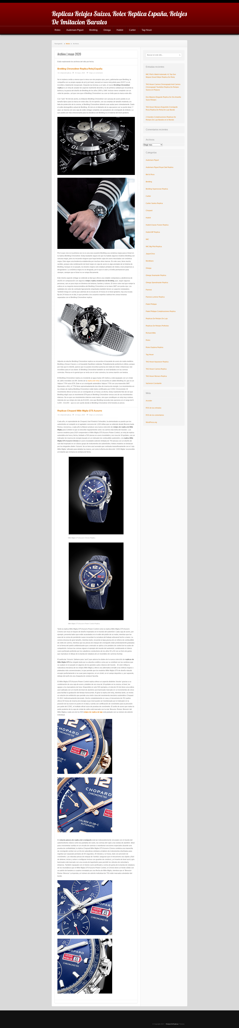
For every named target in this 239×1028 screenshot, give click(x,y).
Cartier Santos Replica (154, 203)
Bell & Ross (150, 174)
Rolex (57, 30)
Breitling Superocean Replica (157, 189)
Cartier (132, 30)
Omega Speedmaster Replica (157, 283)
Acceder (149, 401)
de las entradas (153, 408)
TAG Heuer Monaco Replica (156, 376)
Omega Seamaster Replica (156, 275)
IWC (147, 239)
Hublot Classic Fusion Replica (157, 225)
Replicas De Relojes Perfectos (157, 326)
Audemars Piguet (74, 30)
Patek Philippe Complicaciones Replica (161, 311)
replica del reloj (93, 381)
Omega (107, 30)
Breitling (93, 30)
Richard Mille (151, 333)
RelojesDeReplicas (172, 1024)
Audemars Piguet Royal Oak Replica (159, 167)
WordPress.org (151, 422)
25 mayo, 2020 (80, 73)
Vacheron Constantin (154, 383)
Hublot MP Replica (153, 232)
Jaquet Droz (150, 254)
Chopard (149, 211)
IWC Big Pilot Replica (154, 247)
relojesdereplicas (65, 73)
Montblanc (150, 261)
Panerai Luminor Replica (155, 297)
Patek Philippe (151, 304)
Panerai (149, 290)
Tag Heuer (147, 30)
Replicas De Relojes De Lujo (157, 319)
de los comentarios (155, 415)
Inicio (68, 43)
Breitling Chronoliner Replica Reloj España (79, 69)
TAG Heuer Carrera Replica (156, 369)
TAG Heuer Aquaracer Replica (157, 362)
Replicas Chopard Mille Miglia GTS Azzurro (79, 411)
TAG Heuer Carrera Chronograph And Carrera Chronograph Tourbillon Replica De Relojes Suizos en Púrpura (163, 87)
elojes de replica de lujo (93, 712)
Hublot (120, 30)
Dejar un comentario (96, 73)
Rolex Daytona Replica (154, 347)
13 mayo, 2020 (80, 415)
